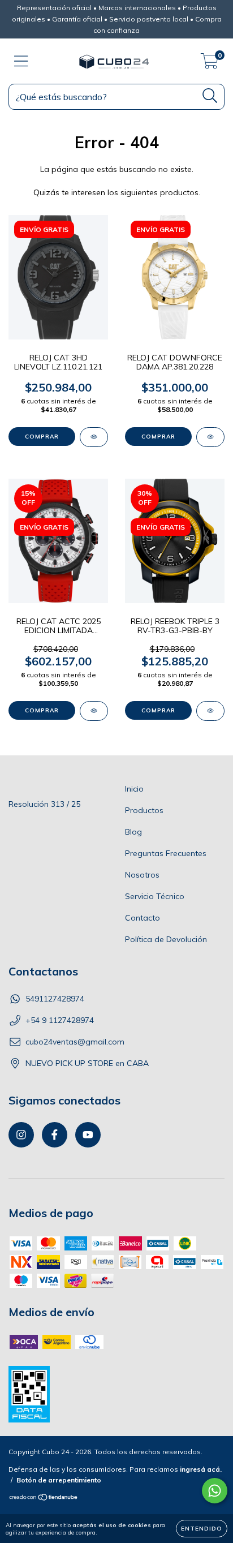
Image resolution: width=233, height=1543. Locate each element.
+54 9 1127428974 (59, 1020)
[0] (209, 64)
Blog (133, 832)
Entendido (201, 1528)
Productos (144, 810)
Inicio (134, 789)
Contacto (142, 918)
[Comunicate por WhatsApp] (214, 1490)
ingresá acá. (201, 1469)
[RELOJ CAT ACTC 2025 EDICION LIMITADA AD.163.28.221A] (94, 711)
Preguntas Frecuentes (165, 853)
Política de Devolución (166, 939)
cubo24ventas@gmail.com (74, 1042)
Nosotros (142, 875)
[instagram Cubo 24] (21, 1134)
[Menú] (21, 61)
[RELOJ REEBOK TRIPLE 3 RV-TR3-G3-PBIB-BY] (210, 711)
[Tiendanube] (43, 1498)
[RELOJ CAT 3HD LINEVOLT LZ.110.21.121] (94, 437)
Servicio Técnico (154, 896)
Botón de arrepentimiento (58, 1480)
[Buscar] (210, 96)
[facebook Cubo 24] (54, 1134)
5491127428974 (54, 999)
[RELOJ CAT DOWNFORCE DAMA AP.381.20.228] (210, 437)
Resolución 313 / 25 (44, 804)
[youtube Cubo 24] (88, 1134)
